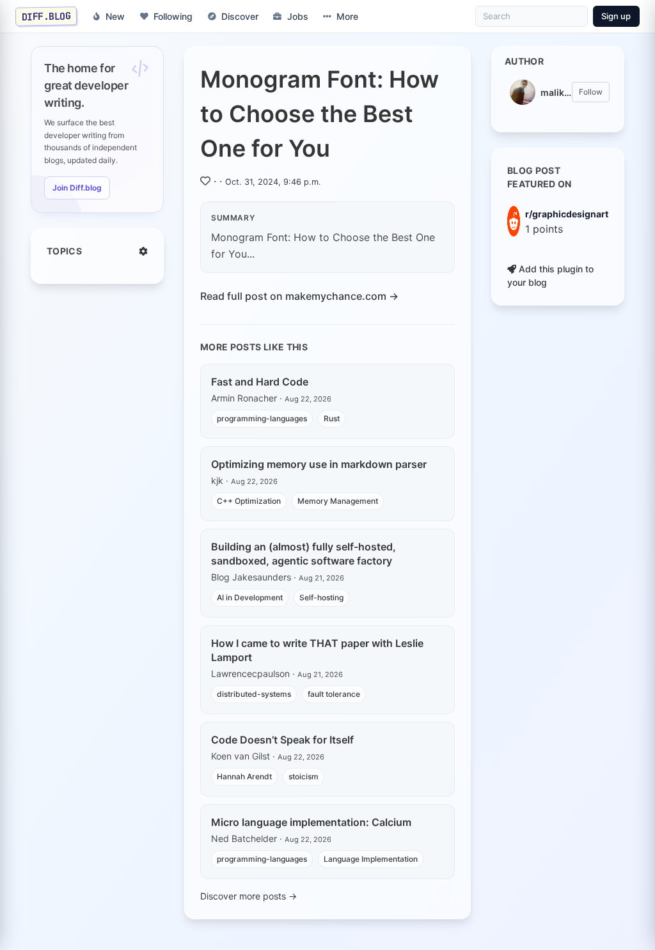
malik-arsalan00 (556, 92)
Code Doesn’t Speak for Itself (282, 739)
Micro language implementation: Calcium (311, 822)
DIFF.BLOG (46, 16)
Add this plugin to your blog (550, 275)
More (347, 16)
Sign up (616, 16)
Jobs (297, 16)
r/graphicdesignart (566, 213)
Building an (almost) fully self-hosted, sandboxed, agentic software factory (303, 553)
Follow (591, 92)
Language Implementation (371, 859)
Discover (239, 16)
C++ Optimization (249, 501)
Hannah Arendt (244, 776)
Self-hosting (321, 597)
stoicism (303, 776)
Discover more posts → (248, 896)
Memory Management (337, 501)
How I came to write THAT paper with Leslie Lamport (317, 650)
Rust (332, 418)
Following (173, 16)
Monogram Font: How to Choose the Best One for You (319, 113)
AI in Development (250, 597)
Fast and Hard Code (259, 381)
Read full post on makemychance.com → (299, 296)
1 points (544, 228)
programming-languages (262, 418)
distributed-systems (254, 694)
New (115, 16)
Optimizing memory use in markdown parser (319, 464)
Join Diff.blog (77, 187)
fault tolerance (334, 694)
